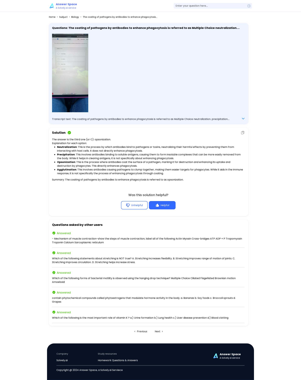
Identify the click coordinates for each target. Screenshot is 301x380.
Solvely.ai (62, 360)
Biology (75, 17)
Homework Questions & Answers (118, 360)
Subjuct (63, 17)
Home (52, 17)
